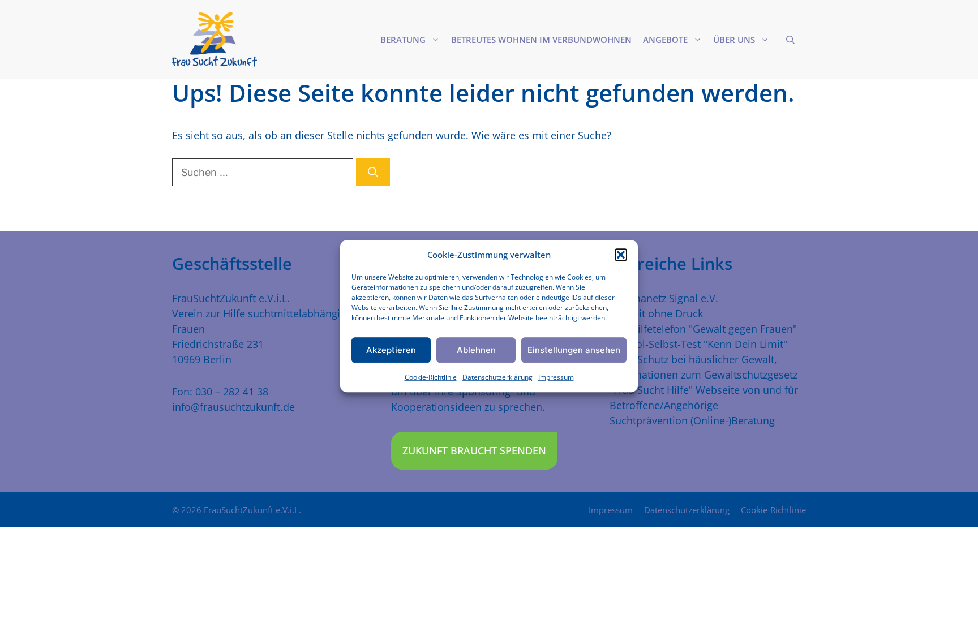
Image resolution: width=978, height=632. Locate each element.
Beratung (403, 39)
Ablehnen (476, 350)
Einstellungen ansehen (573, 350)
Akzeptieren (391, 350)
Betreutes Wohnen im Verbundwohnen (541, 39)
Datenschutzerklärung (497, 377)
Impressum (556, 377)
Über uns (734, 39)
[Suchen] (373, 172)
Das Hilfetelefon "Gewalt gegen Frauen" (703, 329)
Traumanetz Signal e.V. (664, 298)
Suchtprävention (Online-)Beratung (692, 420)
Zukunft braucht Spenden (474, 450)
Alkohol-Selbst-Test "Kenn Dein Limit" (698, 344)
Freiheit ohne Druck (656, 313)
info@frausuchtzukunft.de (233, 407)
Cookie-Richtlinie (431, 377)
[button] (621, 254)
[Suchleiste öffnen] (790, 40)
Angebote (665, 39)
